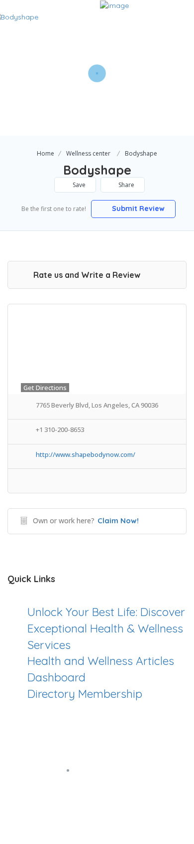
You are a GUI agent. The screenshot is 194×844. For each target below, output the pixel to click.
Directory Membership (84, 693)
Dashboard (56, 677)
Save (78, 185)
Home (45, 153)
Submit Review (137, 208)
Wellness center (88, 153)
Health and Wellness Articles (100, 660)
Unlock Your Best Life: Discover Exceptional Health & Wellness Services (106, 628)
